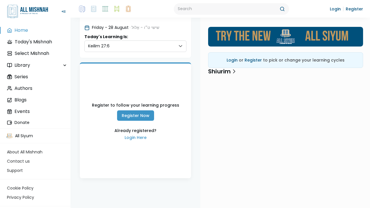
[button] (335, 8)
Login (136, 137)
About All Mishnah (24, 152)
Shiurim (219, 71)
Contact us (18, 161)
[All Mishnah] (93, 9)
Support (15, 170)
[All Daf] (128, 9)
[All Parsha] (116, 9)
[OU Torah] (82, 9)
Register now (135, 115)
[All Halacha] (105, 9)
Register (253, 60)
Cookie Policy (20, 188)
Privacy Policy (20, 197)
